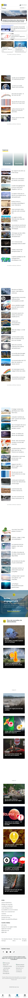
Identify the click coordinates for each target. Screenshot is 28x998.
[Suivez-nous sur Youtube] (10, 952)
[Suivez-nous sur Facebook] (3, 952)
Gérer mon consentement (8, 911)
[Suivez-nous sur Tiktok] (14, 952)
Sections (22, 8)
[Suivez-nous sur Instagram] (7, 952)
